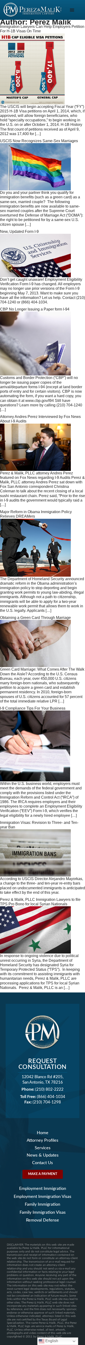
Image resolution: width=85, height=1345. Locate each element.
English (51, 1341)
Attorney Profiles (42, 1140)
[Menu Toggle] (72, 10)
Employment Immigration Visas (42, 1197)
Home (42, 1133)
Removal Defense (42, 1220)
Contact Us (42, 1163)
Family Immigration (42, 1204)
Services (43, 1148)
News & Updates (43, 1155)
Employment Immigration (42, 1189)
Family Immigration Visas (43, 1212)
